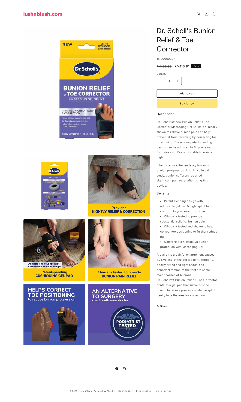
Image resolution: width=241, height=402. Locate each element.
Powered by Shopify (104, 391)
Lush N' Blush (86, 391)
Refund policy (125, 391)
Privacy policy (143, 391)
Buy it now (187, 103)
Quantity (161, 73)
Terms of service (162, 391)
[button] (199, 14)
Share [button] (163, 306)
